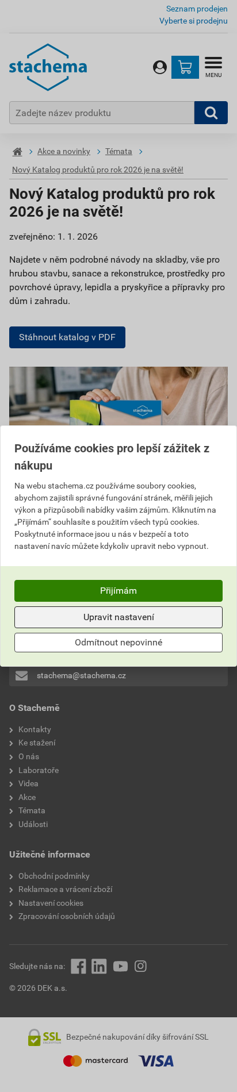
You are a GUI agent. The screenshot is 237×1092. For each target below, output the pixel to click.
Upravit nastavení (118, 617)
